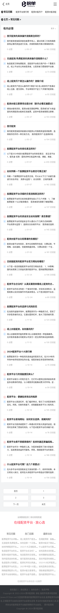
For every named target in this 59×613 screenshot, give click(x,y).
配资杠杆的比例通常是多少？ (32, 562)
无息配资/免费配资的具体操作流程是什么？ (28, 58)
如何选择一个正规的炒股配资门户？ (35, 543)
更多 (52, 28)
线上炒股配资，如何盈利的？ (21, 329)
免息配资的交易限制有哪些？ (32, 555)
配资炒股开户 (37, 12)
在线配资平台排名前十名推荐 (29, 581)
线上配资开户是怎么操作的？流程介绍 (25, 81)
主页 (7, 4)
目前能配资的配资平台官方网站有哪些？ (26, 261)
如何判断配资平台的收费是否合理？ (17, 547)
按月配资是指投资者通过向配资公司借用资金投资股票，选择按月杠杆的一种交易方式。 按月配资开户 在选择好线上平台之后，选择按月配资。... (31, 134)
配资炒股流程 (50, 12)
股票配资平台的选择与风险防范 (22, 306)
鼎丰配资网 (29, 4)
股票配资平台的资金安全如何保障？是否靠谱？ (29, 216)
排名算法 (24, 589)
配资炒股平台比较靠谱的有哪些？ (23, 239)
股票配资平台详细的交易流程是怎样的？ (26, 193)
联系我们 (13, 589)
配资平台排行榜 (22, 12)
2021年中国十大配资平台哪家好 (33, 566)
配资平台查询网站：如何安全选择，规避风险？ (29, 419)
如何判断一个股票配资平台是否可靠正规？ (27, 171)
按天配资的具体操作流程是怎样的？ (24, 36)
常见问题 (14, 19)
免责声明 (45, 589)
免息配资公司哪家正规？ (12, 562)
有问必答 (8, 28)
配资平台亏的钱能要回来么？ (21, 374)
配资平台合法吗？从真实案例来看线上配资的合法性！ (33, 284)
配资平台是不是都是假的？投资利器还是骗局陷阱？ (31, 441)
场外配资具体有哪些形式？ (13, 559)
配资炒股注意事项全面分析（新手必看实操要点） (30, 103)
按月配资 (11, 126)
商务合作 (35, 589)
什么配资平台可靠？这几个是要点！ (24, 464)
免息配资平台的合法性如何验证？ (16, 551)
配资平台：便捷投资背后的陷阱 (22, 396)
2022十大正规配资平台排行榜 (32, 547)
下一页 (16, 504)
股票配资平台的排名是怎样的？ (22, 148)
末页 (43, 504)
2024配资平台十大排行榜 (19, 351)
